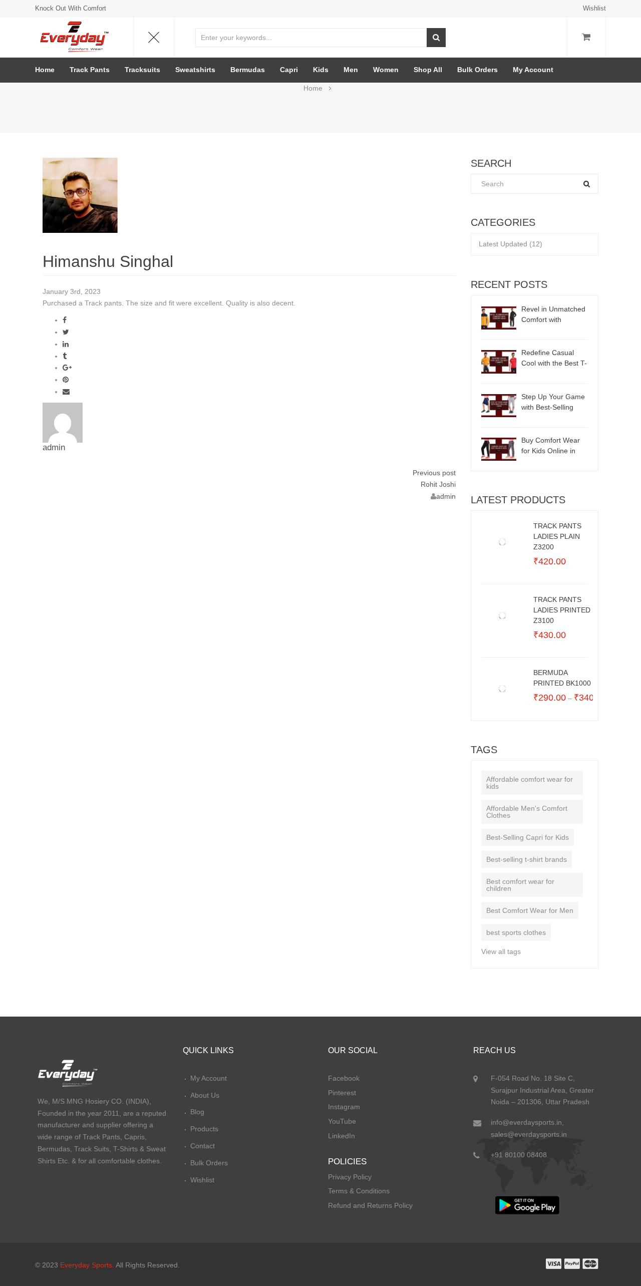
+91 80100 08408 (519, 1155)
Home (45, 70)
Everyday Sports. (87, 1265)
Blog (197, 1112)
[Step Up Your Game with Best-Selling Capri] (498, 405)
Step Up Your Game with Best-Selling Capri (553, 403)
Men (351, 70)
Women (386, 70)
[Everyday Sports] (75, 35)
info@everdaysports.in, (527, 1122)
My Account (533, 70)
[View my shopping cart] (586, 37)
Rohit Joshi (438, 484)
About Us (204, 1095)
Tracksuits (142, 70)
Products (204, 1129)
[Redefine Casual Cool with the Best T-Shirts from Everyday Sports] (498, 361)
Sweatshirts (195, 70)
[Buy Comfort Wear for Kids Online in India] (498, 449)
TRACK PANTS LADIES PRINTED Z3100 (561, 609)
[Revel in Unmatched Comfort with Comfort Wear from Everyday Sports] (498, 317)
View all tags (501, 951)
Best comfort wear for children (520, 884)
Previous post (434, 473)
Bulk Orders (477, 70)
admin (54, 447)
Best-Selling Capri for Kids (527, 837)
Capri (289, 70)
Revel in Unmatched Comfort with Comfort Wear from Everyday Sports (553, 315)
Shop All (428, 70)
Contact (202, 1146)
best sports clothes (516, 932)
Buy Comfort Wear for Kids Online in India (550, 446)
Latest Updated (503, 244)
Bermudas (247, 70)
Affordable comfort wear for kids (529, 782)
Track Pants (90, 70)
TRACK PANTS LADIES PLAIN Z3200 (557, 536)
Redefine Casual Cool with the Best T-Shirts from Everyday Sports (554, 359)
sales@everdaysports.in (529, 1134)
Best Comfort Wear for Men (529, 910)
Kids (321, 70)
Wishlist (594, 8)
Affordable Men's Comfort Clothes (526, 811)
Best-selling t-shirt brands (526, 859)
